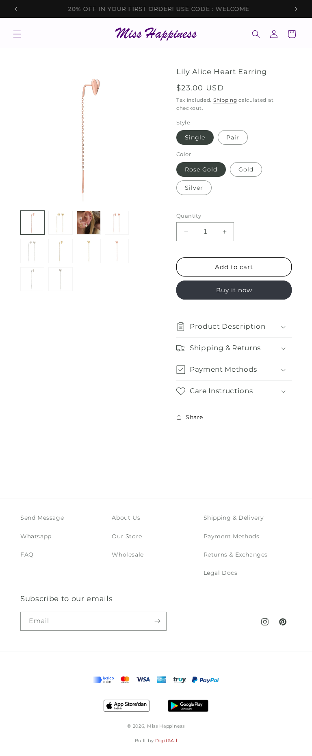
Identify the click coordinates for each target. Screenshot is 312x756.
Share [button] (194, 417)
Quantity (188, 215)
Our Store (127, 536)
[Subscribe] (157, 621)
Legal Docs (221, 572)
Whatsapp (36, 536)
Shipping (225, 100)
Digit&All (166, 740)
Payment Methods (232, 536)
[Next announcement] (296, 9)
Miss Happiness (166, 726)
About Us (126, 517)
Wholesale (127, 554)
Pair (232, 137)
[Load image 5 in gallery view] (32, 251)
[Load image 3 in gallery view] (89, 223)
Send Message (42, 517)
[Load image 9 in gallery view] (32, 279)
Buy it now (234, 290)
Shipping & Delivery (234, 517)
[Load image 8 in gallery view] (117, 251)
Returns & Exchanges (236, 554)
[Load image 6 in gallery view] (60, 251)
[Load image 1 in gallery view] (32, 223)
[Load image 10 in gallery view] (60, 279)
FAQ (27, 554)
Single (195, 137)
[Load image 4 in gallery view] (117, 223)
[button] (17, 34)
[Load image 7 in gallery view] (89, 251)
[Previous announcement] (16, 9)
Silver (194, 187)
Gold (246, 169)
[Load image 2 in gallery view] (60, 223)
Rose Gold (201, 169)
